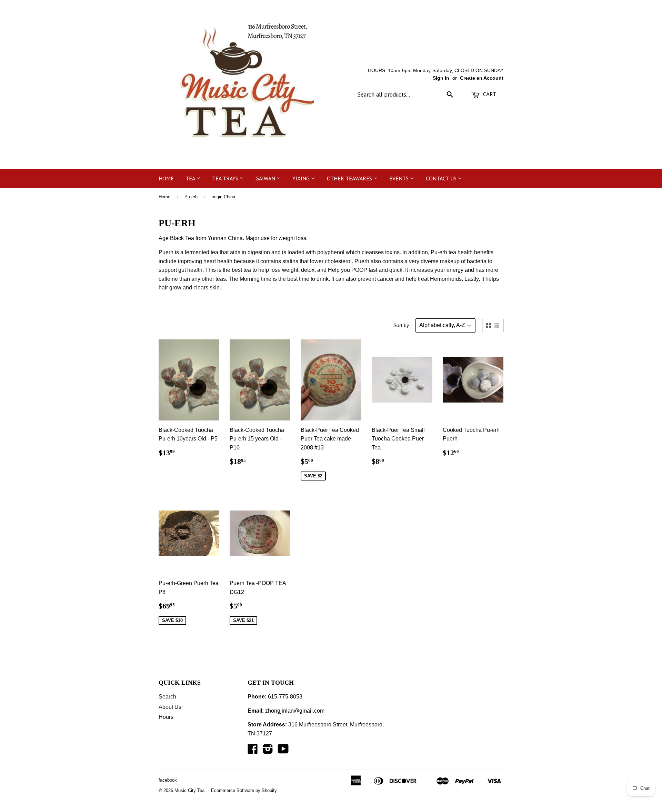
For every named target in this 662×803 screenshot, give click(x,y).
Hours (166, 717)
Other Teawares (350, 178)
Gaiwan (266, 178)
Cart (488, 94)
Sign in (441, 78)
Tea (190, 178)
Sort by (401, 325)
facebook (168, 780)
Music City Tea (189, 790)
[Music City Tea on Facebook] (253, 751)
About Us (170, 707)
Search (167, 697)
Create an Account (481, 78)
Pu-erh (191, 196)
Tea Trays (226, 178)
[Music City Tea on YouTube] (283, 751)
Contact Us (442, 178)
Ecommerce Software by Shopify (244, 790)
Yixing (301, 178)
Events (399, 178)
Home (166, 178)
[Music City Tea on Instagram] (268, 751)
